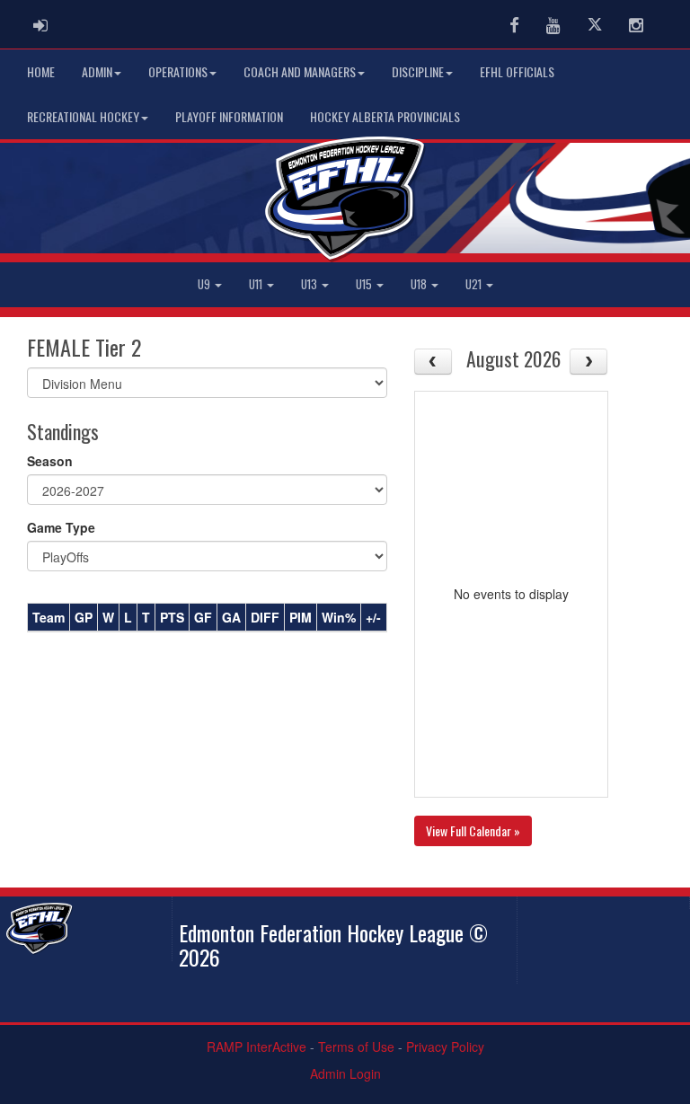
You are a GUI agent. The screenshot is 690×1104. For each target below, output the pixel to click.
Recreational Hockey (83, 116)
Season (50, 461)
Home (41, 71)
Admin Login (345, 1073)
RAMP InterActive (256, 1046)
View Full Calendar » (473, 830)
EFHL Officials (517, 71)
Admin (97, 71)
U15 (365, 284)
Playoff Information (229, 116)
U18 (420, 284)
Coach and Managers (299, 71)
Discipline (418, 71)
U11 (257, 284)
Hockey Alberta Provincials (385, 116)
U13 (310, 284)
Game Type (61, 527)
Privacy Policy (445, 1046)
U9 (205, 284)
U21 (474, 284)
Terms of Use (356, 1046)
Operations (178, 71)
